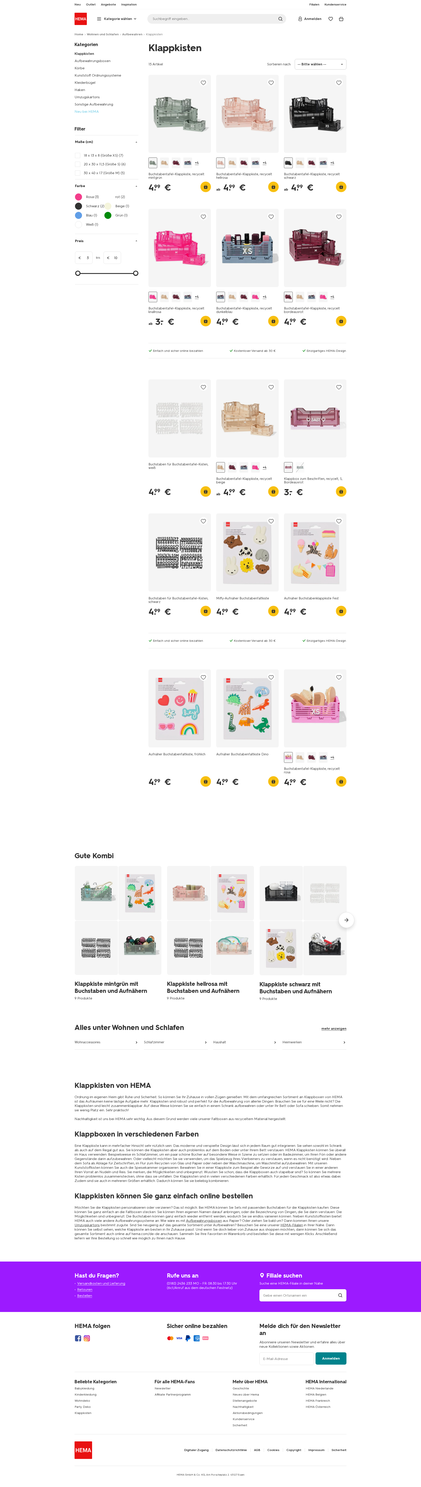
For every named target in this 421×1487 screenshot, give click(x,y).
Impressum (316, 1450)
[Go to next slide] (346, 920)
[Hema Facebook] (78, 1338)
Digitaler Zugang (196, 1450)
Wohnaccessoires (87, 1042)
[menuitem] (78, 4)
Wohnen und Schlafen (103, 34)
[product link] (179, 114)
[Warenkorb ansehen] (341, 19)
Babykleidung (84, 1388)
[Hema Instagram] (87, 1338)
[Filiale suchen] (340, 1295)
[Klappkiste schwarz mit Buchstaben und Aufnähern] (303, 933)
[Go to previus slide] (74, 920)
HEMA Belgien (316, 1394)
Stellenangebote (245, 1401)
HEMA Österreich (318, 1407)
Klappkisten (84, 54)
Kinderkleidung (85, 1394)
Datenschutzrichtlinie (231, 1450)
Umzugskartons (87, 97)
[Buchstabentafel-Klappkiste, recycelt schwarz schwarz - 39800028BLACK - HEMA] (288, 163)
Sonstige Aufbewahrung (94, 104)
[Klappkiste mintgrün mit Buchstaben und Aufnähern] (118, 933)
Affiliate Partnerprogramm (173, 1394)
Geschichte (241, 1388)
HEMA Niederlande (320, 1388)
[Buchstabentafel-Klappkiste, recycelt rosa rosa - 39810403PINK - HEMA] (288, 757)
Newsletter (163, 1388)
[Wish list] (330, 19)
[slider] (77, 273)
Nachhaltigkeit (243, 1407)
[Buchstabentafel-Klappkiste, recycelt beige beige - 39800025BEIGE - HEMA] (164, 163)
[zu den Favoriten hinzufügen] (203, 82)
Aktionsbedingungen (248, 1413)
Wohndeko (82, 1401)
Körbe (80, 68)
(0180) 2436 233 (179, 1283)
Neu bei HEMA (87, 111)
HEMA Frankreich (318, 1401)
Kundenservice (244, 1419)
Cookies (273, 1450)
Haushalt (219, 1042)
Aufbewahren (132, 34)
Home (79, 34)
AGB (257, 1450)
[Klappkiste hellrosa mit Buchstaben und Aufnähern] (210, 933)
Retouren (84, 1289)
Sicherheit (240, 1425)
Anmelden (331, 1358)
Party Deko (83, 1407)
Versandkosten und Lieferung (101, 1283)
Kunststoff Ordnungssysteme (98, 75)
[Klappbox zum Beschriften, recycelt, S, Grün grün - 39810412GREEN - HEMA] (300, 467)
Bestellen (84, 1296)
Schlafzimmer (154, 1042)
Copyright (293, 1450)
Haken (80, 90)
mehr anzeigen (333, 1028)
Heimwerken (292, 1042)
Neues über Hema (246, 1394)
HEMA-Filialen (291, 1225)
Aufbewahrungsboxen (93, 61)
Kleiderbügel (85, 82)
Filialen (314, 4)
